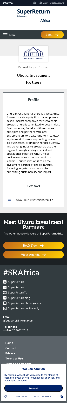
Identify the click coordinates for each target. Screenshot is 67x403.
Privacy (10, 353)
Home (9, 343)
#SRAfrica (21, 273)
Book (49, 35)
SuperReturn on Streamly (23, 308)
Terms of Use (14, 358)
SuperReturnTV (17, 292)
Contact (10, 348)
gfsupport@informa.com (18, 320)
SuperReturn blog (19, 298)
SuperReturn (16, 282)
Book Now (30, 245)
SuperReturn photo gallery (24, 303)
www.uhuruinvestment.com (32, 200)
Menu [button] (12, 35)
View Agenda (30, 254)
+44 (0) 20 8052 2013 (15, 330)
